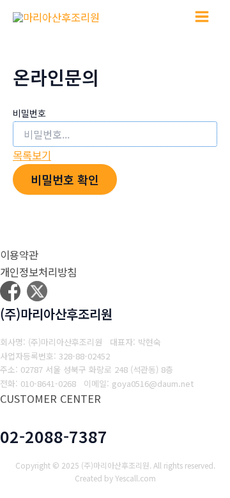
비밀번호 (29, 113)
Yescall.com (135, 477)
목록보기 (32, 155)
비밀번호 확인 (65, 179)
